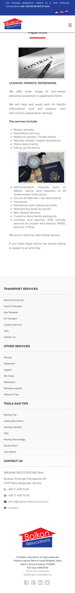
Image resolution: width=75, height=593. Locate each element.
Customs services (13, 324)
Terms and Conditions (37, 571)
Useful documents (13, 421)
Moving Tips (10, 414)
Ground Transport (13, 306)
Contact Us (9, 337)
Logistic (8, 369)
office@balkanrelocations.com (28, 501)
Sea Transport (11, 312)
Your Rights (10, 451)
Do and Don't (11, 445)
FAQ (6, 433)
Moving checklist (13, 427)
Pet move (9, 376)
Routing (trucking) (14, 300)
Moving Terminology (14, 439)
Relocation (9, 382)
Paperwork (9, 363)
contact (12, 507)
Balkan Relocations (13, 24)
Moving (8, 357)
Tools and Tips (11, 394)
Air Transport (10, 318)
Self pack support (13, 388)
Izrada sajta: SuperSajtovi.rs (37, 574)
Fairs (6, 331)
